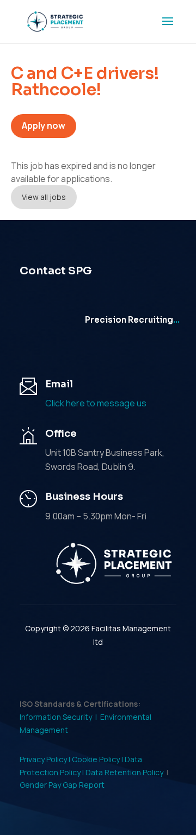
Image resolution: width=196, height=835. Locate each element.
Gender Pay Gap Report (62, 785)
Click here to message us (95, 403)
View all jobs (44, 197)
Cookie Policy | (98, 759)
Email (59, 384)
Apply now (43, 125)
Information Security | (60, 717)
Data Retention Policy (124, 772)
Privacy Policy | (46, 759)
